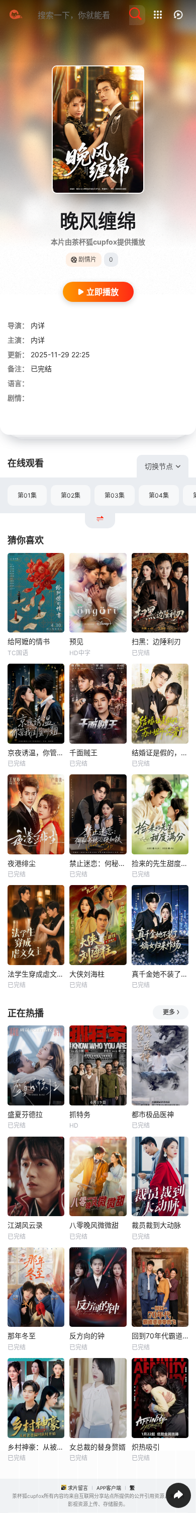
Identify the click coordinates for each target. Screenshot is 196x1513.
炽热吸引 (146, 1447)
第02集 (70, 495)
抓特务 (79, 1114)
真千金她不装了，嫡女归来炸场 (160, 974)
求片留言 (78, 1488)
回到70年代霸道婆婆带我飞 (160, 1335)
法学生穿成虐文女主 (36, 974)
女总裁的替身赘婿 (97, 1447)
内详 (38, 325)
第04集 (159, 495)
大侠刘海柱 (87, 974)
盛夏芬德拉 (25, 1114)
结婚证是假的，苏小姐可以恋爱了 (160, 752)
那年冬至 (22, 1335)
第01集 (27, 495)
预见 (76, 641)
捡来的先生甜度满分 (160, 863)
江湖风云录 (25, 1225)
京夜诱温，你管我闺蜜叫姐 (36, 752)
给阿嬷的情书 (29, 641)
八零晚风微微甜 (94, 1225)
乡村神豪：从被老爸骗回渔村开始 (36, 1447)
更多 (169, 1012)
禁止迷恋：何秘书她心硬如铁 (97, 863)
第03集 (115, 495)
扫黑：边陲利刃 (156, 641)
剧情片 (87, 259)
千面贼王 (83, 752)
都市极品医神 (153, 1114)
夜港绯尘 (22, 863)
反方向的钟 (87, 1335)
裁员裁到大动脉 (156, 1225)
